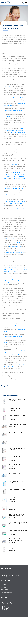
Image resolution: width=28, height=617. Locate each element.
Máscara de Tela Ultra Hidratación (15, 498)
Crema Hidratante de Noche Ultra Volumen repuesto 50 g (18, 531)
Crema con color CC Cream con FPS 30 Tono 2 (17, 400)
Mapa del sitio (4, 587)
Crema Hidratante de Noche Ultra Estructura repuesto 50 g (18, 539)
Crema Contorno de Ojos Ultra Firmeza (17, 416)
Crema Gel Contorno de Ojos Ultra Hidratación (16, 482)
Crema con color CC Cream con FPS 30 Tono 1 (17, 547)
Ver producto (12, 403)
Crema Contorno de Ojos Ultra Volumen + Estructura (17, 490)
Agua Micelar (7, 86)
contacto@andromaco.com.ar (7, 573)
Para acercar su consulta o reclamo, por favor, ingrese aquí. (10, 576)
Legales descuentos (5, 589)
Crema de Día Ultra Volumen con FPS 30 (17, 457)
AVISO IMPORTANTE (5, 590)
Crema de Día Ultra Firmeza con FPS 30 (17, 465)
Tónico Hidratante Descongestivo (13, 110)
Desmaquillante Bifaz (19, 178)
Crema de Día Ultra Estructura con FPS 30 (17, 449)
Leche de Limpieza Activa (11, 326)
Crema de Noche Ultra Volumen (17, 432)
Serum (8, 116)
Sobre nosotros (4, 584)
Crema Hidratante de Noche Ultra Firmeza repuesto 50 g (18, 523)
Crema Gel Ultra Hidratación (16, 473)
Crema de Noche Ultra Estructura (17, 424)
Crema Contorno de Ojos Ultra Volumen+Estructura (15, 279)
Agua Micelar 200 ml (14, 408)
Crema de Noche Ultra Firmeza (17, 441)
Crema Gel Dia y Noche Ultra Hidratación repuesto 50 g (16, 515)
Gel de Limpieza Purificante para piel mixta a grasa (15, 176)
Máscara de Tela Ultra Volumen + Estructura (17, 506)
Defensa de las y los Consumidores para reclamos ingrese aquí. (6, 593)
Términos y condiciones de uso (7, 586)
